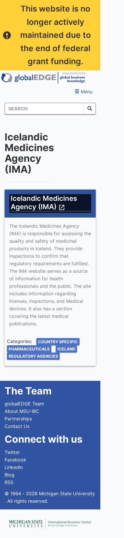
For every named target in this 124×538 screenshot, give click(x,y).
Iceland (66, 348)
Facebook (15, 460)
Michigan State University (67, 493)
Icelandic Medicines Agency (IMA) (44, 202)
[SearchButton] (90, 108)
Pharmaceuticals (29, 348)
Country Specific (58, 341)
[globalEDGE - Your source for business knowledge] (43, 78)
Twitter (12, 452)
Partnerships (18, 419)
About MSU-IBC (22, 411)
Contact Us (17, 426)
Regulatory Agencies (33, 356)
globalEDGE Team (24, 404)
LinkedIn (14, 467)
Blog (9, 475)
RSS (9, 482)
